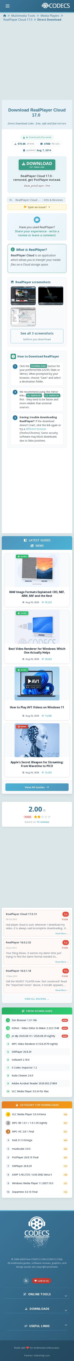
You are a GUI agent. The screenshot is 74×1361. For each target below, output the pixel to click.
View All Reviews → (37, 998)
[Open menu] (7, 6)
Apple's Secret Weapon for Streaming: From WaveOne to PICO (37, 764)
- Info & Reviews (39, 200)
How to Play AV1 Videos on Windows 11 (37, 707)
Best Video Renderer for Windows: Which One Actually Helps (37, 650)
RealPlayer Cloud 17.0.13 (21, 914)
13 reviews (42, 822)
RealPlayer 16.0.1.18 (18, 970)
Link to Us (43, 1280)
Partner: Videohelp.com (37, 1355)
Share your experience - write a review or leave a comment (37, 233)
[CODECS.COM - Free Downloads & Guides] (37, 1232)
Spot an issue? (39, 207)
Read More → (62, 933)
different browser (36, 429)
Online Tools (39, 1294)
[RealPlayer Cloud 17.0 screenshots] (23, 295)
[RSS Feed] (26, 1281)
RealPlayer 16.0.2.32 (18, 942)
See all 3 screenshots (37, 336)
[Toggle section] (66, 1295)
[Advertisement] (37, 61)
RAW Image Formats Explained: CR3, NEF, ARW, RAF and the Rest (37, 594)
